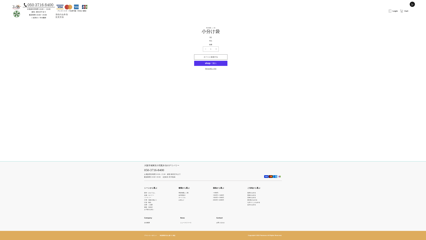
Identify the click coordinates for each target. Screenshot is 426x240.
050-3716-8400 (154, 170)
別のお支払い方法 (210, 68)
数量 (210, 44)
